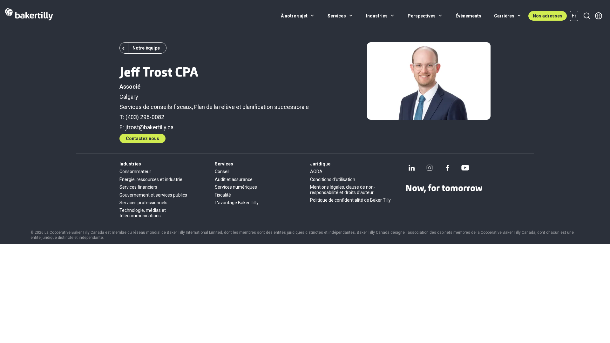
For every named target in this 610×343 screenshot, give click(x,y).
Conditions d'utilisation (332, 179)
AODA (316, 171)
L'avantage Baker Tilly (237, 202)
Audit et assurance (234, 179)
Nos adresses (547, 15)
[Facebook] (447, 167)
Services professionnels (143, 202)
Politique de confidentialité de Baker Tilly (350, 200)
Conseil (222, 171)
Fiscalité (223, 195)
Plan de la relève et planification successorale (251, 107)
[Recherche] (586, 16)
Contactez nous (142, 138)
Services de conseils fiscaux (155, 107)
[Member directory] (598, 16)
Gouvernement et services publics (153, 195)
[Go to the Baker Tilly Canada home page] (29, 15)
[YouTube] (465, 167)
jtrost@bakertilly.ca (149, 127)
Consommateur (135, 171)
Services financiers (138, 187)
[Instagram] (429, 167)
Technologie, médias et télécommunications (142, 213)
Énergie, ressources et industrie (150, 179)
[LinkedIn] (411, 167)
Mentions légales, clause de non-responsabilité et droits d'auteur (342, 190)
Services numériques (236, 187)
